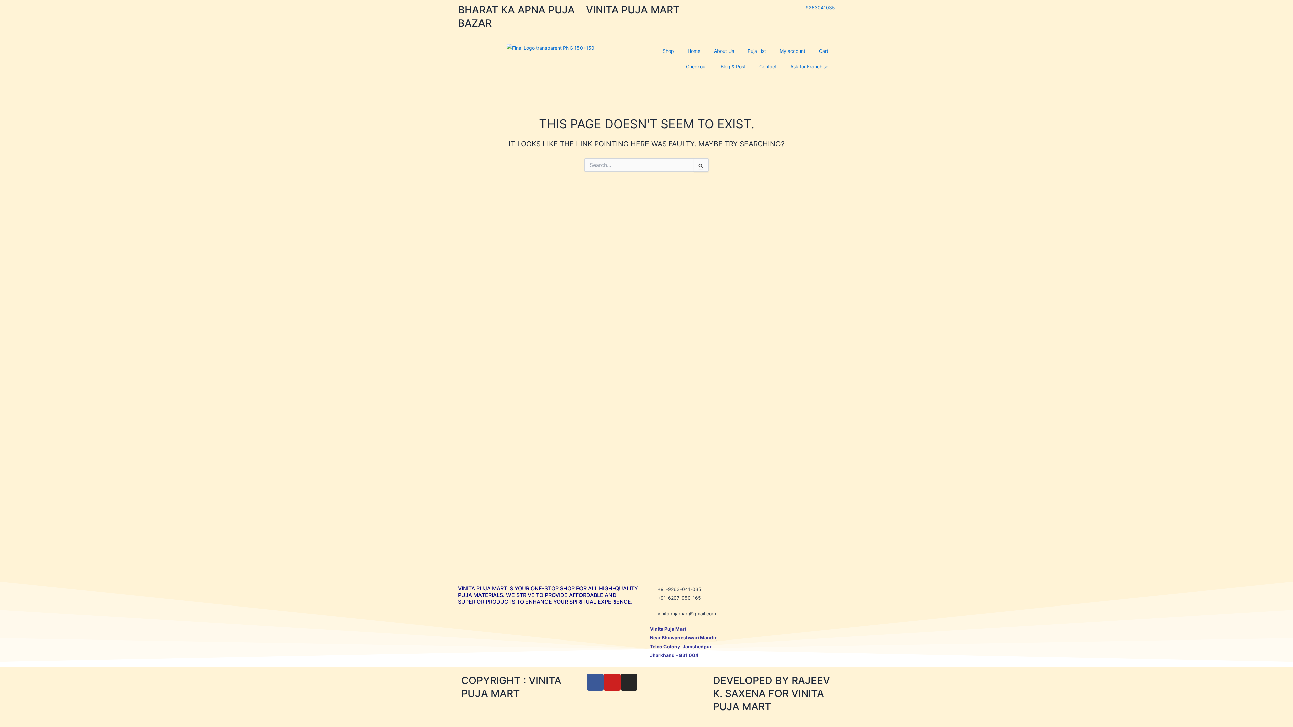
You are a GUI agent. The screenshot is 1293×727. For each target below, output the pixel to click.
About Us (724, 51)
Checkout (696, 66)
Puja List (757, 51)
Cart (823, 51)
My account (792, 51)
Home (694, 51)
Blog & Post (733, 66)
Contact (768, 66)
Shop (668, 51)
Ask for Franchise (809, 66)
